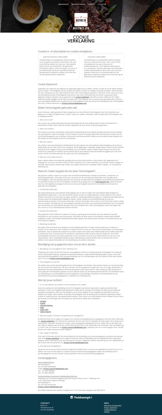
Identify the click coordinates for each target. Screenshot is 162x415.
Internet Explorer (46, 305)
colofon (102, 4)
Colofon (107, 412)
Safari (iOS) (44, 310)
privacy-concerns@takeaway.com (74, 103)
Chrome (43, 301)
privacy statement (82, 97)
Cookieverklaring (110, 410)
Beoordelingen (78, 4)
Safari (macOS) (45, 312)
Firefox (42, 303)
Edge (42, 307)
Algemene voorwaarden (113, 405)
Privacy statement (110, 408)
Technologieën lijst (102, 182)
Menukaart (63, 4)
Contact (91, 4)
